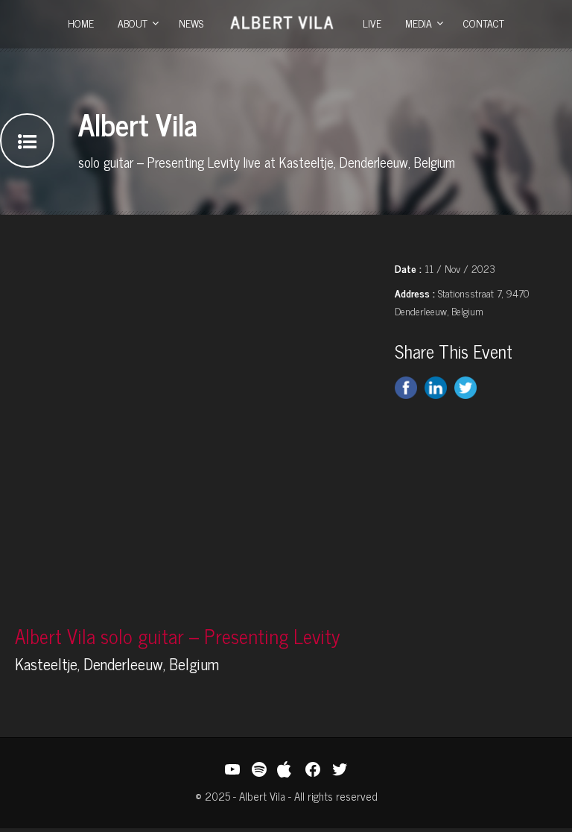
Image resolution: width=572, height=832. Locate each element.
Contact (483, 22)
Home (81, 22)
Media (418, 22)
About (132, 22)
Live (372, 22)
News (191, 22)
